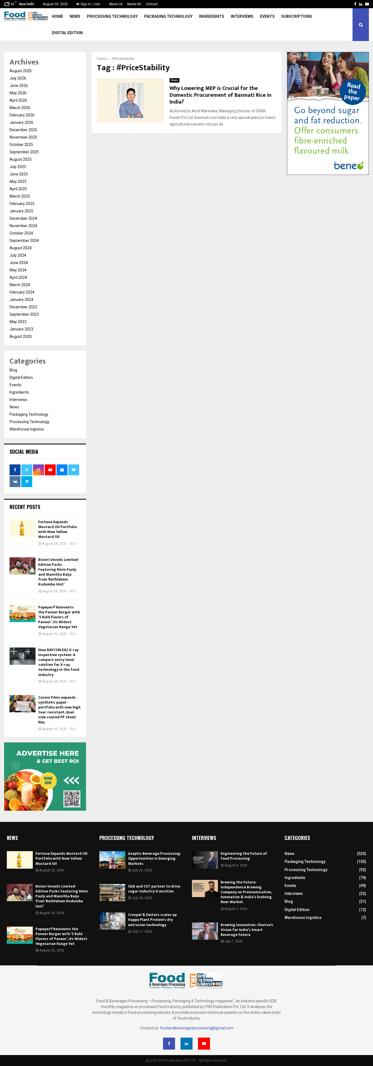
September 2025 (24, 152)
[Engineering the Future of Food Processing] (205, 859)
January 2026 (21, 122)
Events (267, 16)
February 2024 (22, 292)
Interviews (242, 16)
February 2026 (22, 115)
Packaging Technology (168, 16)
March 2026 (20, 108)
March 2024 (20, 285)
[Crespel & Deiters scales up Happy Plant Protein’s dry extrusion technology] (112, 921)
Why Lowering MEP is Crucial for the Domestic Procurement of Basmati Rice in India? (220, 95)
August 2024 (21, 248)
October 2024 (21, 233)
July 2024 (18, 255)
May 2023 (18, 322)
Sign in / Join (90, 4)
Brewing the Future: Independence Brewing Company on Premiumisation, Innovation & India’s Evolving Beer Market (246, 892)
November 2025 (23, 137)
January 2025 (21, 211)
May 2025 (18, 181)
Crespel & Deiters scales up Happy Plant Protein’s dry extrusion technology (152, 920)
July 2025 (18, 167)
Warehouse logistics (27, 429)
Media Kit (134, 4)
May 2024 (18, 270)
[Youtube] (204, 1044)
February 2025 (22, 203)
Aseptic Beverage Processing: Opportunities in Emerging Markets (154, 858)
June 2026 (19, 85)
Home (57, 16)
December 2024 (23, 218)
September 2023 (24, 314)
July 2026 (18, 78)
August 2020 (21, 336)
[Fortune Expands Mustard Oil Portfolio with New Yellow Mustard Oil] (22, 528)
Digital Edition (67, 33)
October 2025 (21, 144)
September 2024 (24, 240)
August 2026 (21, 71)
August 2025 (21, 159)
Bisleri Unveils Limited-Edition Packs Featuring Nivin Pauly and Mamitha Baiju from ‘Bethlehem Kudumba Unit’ (58, 572)
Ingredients (211, 16)
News (75, 16)
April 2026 (18, 100)
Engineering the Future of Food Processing (244, 856)
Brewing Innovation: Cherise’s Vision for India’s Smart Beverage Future (247, 930)
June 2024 (19, 262)
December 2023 (23, 307)
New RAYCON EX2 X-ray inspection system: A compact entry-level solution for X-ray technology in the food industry (58, 662)
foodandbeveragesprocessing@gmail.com (196, 1028)
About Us (116, 4)
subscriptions (296, 16)
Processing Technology (112, 16)
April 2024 (18, 277)
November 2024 (23, 226)
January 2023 (21, 329)
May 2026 (18, 93)
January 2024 (21, 299)
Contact (152, 4)
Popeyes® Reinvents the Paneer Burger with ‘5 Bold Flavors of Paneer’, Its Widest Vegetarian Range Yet (59, 617)
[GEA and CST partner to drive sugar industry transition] (112, 892)
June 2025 (19, 174)
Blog (13, 370)
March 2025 (20, 196)
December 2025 (23, 130)
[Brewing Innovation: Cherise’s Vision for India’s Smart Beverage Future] (205, 931)
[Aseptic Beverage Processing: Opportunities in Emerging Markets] (112, 859)
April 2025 (18, 189)
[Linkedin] (186, 1044)
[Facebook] (169, 1044)
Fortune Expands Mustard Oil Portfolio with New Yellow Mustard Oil (57, 529)
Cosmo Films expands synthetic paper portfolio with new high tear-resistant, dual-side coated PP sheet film (59, 709)
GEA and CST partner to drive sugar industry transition (154, 888)
